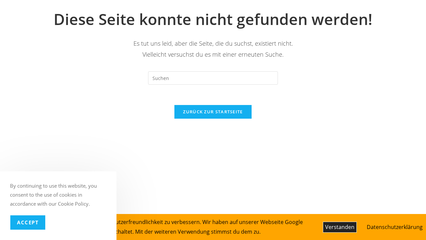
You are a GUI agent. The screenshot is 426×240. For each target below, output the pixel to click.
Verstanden (339, 227)
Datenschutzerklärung (395, 227)
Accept (28, 222)
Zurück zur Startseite (213, 112)
